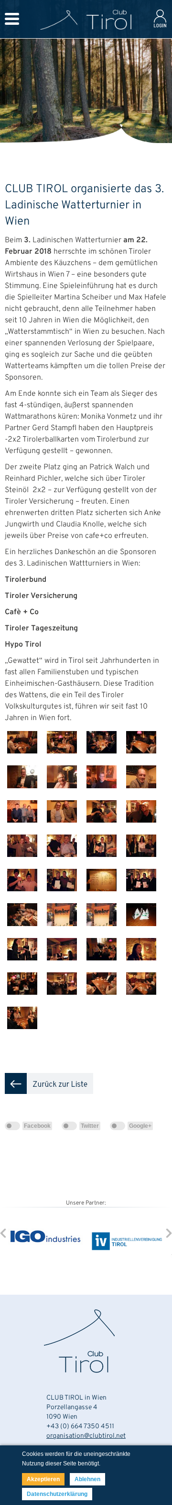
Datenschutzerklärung (57, 1494)
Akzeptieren (43, 1479)
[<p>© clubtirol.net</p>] (24, 761)
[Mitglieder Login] (160, 29)
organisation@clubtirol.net (86, 1436)
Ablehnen (87, 1479)
